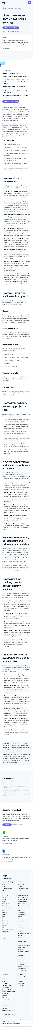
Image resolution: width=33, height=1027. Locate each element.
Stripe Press (21, 983)
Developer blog (22, 970)
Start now (6, 824)
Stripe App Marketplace (24, 945)
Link (3, 916)
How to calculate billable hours (11, 73)
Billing (3, 891)
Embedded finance (23, 895)
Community (5, 983)
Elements (5, 906)
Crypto (4, 901)
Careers (20, 979)
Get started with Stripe (10, 27)
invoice (10, 114)
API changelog (21, 964)
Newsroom (21, 981)
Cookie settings (6, 1000)
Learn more (6, 48)
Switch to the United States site (11, 1023)
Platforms (20, 908)
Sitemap (4, 997)
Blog (3, 981)
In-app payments (22, 901)
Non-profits (21, 931)
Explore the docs (7, 861)
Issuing (4, 914)
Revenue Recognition (8, 929)
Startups (20, 886)
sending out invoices (10, 251)
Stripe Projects (22, 968)
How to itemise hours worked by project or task (15, 79)
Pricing (4, 884)
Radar (4, 927)
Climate (4, 897)
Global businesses (22, 899)
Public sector (21, 935)
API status (20, 962)
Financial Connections (8, 908)
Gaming (20, 918)
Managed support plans (8, 1010)
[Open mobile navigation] (29, 2)
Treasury (4, 938)
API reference (21, 960)
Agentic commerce (23, 888)
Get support (5, 1008)
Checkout (5, 895)
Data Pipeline (5, 903)
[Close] (30, 1019)
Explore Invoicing (7, 843)
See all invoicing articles (9, 781)
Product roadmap (22, 977)
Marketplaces (21, 903)
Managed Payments (7, 918)
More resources (7, 8)
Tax (3, 934)
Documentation (22, 957)
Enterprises (21, 884)
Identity (4, 910)
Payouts (4, 925)
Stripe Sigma (5, 931)
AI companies (21, 912)
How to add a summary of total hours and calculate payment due (14, 87)
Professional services (23, 933)
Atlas (3, 886)
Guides (4, 977)
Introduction (6, 70)
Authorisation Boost (7, 888)
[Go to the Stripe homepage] (4, 876)
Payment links (6, 921)
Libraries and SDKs (23, 966)
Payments (5, 923)
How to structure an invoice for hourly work (14, 76)
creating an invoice (7, 187)
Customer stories (7, 979)
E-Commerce (21, 893)
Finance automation (23, 897)
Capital (4, 893)
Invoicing (18, 8)
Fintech (20, 916)
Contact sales (17, 824)
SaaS (19, 910)
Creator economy (22, 914)
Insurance (20, 925)
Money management (23, 906)
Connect (4, 899)
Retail (19, 937)
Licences (4, 995)
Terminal (4, 936)
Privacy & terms (6, 989)
